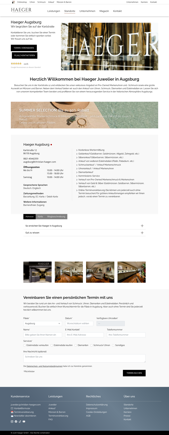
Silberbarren (98, 157)
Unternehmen (132, 2)
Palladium (124, 161)
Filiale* (26, 318)
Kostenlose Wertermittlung (91, 150)
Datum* (68, 318)
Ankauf (51, 2)
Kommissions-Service (89, 176)
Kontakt (153, 2)
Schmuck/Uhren (101, 345)
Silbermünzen (111, 157)
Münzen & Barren (64, 2)
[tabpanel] (46, 174)
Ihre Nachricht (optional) (34, 351)
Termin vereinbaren (24, 48)
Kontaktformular (22, 408)
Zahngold (129, 153)
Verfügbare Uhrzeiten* (107, 318)
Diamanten (83, 345)
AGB (88, 416)
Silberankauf (84, 157)
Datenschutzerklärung (97, 404)
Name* (26, 329)
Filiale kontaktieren (24, 55)
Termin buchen (134, 373)
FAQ (50, 419)
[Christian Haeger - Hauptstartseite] (13, 2)
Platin (115, 161)
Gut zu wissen (32, 232)
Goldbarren (96, 153)
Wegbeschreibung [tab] (56, 216)
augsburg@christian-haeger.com (39, 161)
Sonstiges (120, 345)
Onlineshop (22, 2)
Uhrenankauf (84, 168)
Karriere (144, 2)
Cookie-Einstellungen (96, 412)
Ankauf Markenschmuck (109, 165)
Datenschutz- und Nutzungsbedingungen (44, 366)
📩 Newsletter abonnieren (23, 416)
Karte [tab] (40, 216)
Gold (93, 183)
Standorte (69, 11)
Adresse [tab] (29, 216)
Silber (100, 183)
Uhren (32, 2)
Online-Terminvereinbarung (91, 190)
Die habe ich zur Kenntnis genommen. (57, 366)
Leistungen (53, 11)
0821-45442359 (30, 158)
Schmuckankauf (86, 165)
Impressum (91, 408)
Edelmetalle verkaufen (37, 345)
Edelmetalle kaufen (63, 345)
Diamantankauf (85, 172)
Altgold (120, 153)
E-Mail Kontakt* (72, 329)
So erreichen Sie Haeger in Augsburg (43, 226)
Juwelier (52, 404)
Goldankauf (84, 153)
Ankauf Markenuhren (103, 168)
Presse (127, 416)
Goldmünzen (109, 153)
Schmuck (41, 2)
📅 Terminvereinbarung (22, 412)
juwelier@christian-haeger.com (26, 404)
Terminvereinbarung (58, 416)
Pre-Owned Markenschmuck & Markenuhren (112, 179)
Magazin (104, 11)
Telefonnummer (115, 329)
